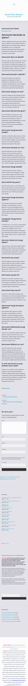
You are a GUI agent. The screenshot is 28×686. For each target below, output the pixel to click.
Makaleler (7, 388)
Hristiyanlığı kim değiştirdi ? (7, 511)
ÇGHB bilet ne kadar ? (6, 514)
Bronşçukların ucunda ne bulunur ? (8, 521)
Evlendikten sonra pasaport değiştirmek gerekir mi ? (12, 497)
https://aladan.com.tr (15, 477)
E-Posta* (3, 443)
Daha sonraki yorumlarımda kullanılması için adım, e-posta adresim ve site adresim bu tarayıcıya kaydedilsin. (13, 458)
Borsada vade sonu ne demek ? (8, 528)
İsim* (3, 436)
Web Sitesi (4, 449)
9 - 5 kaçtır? (4, 462)
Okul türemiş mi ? (5, 504)
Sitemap (13, 479)
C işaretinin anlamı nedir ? (7, 507)
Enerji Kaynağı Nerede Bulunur (8, 612)
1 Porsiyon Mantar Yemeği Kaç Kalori (9, 621)
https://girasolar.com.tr (5, 479)
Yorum (3, 420)
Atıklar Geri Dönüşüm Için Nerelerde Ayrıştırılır (12, 402)
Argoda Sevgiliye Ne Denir (10, 396)
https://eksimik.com (5, 477)
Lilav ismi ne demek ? (6, 518)
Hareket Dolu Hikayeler (14, 14)
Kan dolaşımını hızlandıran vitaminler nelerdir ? (11, 501)
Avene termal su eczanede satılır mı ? (9, 525)
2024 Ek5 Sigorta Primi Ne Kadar (8, 617)
